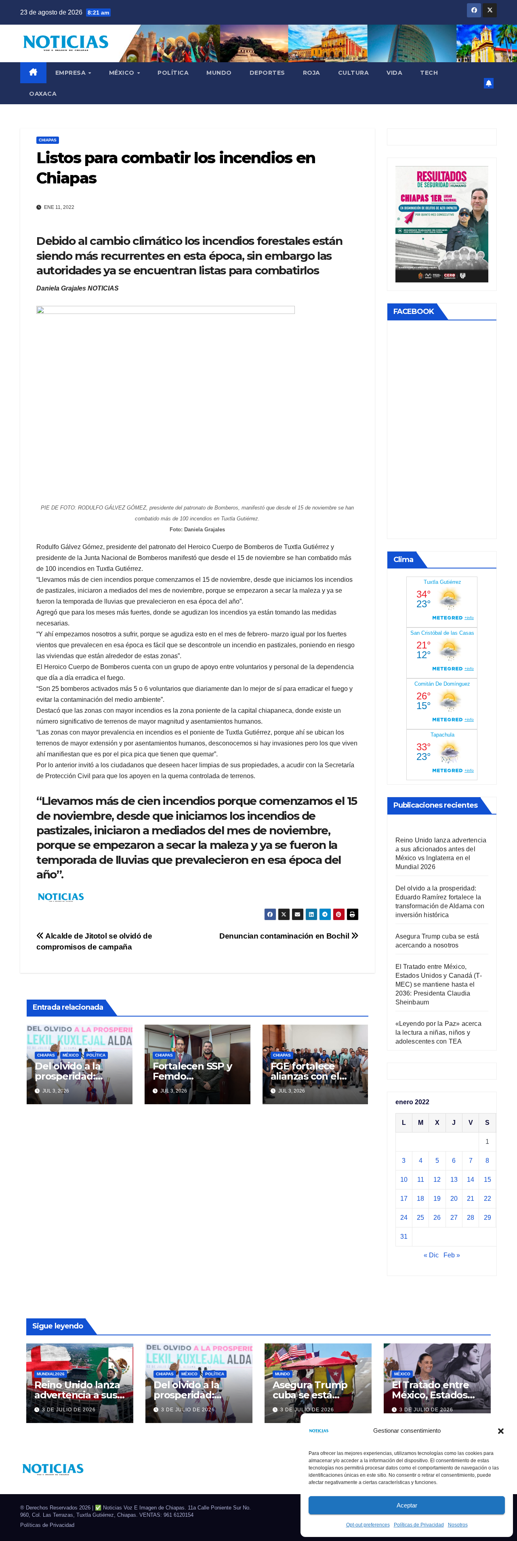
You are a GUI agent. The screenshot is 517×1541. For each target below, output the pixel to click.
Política (173, 72)
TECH (429, 72)
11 (420, 1179)
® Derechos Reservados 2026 (56, 1508)
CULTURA (353, 72)
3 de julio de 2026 (69, 1410)
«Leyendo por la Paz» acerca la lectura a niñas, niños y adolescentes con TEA (438, 1032)
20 (454, 1198)
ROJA (311, 72)
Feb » (451, 1255)
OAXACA (43, 93)
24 (404, 1217)
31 (404, 1236)
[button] (501, 1431)
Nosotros (458, 1525)
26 (437, 1217)
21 (470, 1198)
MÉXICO (123, 72)
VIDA (394, 72)
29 (487, 1217)
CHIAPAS (48, 140)
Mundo (219, 72)
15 (487, 1179)
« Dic (431, 1255)
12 (437, 1179)
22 (487, 1198)
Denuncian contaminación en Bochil (285, 936)
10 (404, 1179)
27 (454, 1217)
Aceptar (407, 1505)
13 (454, 1179)
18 (420, 1198)
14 (470, 1179)
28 (470, 1217)
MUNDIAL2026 (51, 1374)
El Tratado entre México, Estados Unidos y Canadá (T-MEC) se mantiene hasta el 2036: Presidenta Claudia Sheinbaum (438, 984)
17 (404, 1198)
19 (437, 1198)
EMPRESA (71, 72)
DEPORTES (267, 72)
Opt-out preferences (368, 1525)
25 (420, 1217)
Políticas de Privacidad (419, 1525)
